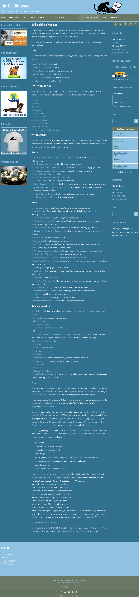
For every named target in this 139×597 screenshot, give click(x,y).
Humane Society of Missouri (41, 167)
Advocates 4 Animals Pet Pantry (43, 77)
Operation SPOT (37, 177)
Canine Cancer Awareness (41, 321)
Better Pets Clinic (37, 237)
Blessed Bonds (37, 241)
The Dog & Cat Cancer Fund (41, 324)
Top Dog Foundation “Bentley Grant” (44, 374)
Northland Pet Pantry (39, 174)
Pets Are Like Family (38, 271)
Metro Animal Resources (40, 126)
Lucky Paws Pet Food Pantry (42, 81)
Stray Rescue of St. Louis (40, 197)
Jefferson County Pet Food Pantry (44, 71)
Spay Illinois (35, 294)
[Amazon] (135, 24)
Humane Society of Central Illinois (43, 254)
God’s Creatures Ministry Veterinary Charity (47, 328)
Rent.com (35, 100)
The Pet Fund (36, 354)
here (75, 528)
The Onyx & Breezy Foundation (43, 347)
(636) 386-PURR (118, 49)
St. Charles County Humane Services (45, 184)
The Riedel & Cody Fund (40, 361)
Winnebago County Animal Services (44, 300)
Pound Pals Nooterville (39, 180)
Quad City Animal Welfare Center (43, 281)
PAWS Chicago (36, 267)
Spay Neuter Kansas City (40, 194)
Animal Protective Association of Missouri (46, 157)
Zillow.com (35, 103)
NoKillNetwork (49, 406)
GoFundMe (102, 143)
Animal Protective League (41, 218)
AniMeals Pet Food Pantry (41, 67)
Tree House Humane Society (42, 297)
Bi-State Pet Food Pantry (40, 64)
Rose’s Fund (36, 367)
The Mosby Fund (37, 344)
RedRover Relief (37, 364)
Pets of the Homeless (39, 357)
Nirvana (69, 587)
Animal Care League (38, 211)
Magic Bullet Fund (37, 341)
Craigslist (64, 412)
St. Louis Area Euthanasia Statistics (44, 522)
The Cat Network (15, 6)
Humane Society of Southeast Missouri (45, 171)
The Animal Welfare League (41, 221)
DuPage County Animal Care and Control (46, 251)
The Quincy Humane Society (41, 287)
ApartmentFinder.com (39, 123)
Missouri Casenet (37, 425)
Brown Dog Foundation (40, 244)
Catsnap (34, 247)
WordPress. (76, 587)
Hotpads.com (36, 110)
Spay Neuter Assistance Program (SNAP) (46, 187)
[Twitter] (120, 24)
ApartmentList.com (38, 116)
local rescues (82, 430)
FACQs (33, 391)
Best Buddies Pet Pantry (40, 231)
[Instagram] (125, 24)
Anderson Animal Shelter (40, 208)
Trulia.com (35, 106)
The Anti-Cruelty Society (40, 227)
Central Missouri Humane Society (43, 164)
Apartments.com (37, 113)
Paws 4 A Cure (36, 351)
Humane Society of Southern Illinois (44, 257)
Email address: (117, 93)
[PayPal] (130, 24)
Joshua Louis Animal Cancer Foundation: (46, 334)
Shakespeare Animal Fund (41, 371)
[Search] (136, 121)
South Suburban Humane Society (43, 290)
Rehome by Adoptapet (53, 403)
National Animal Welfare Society (43, 261)
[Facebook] (115, 24)
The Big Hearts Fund (39, 311)
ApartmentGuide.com (39, 120)
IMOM (33, 331)
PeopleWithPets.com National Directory (46, 130)
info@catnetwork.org (120, 52)
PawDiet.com (128, 172)
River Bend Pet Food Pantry (41, 74)
